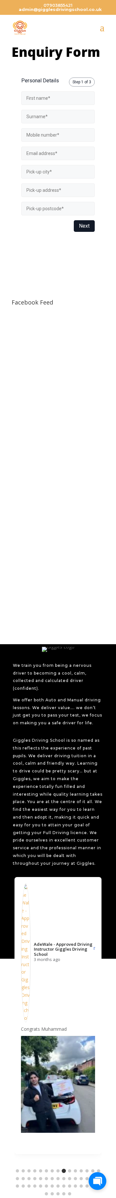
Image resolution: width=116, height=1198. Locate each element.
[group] (58, 1015)
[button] (17, 1170)
